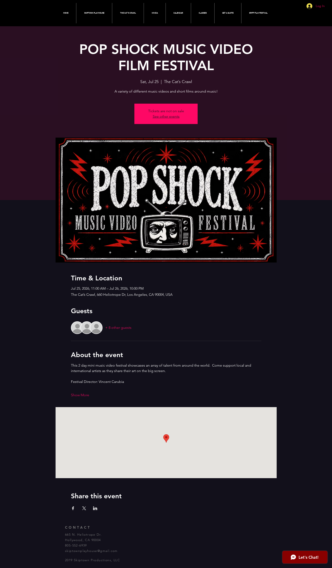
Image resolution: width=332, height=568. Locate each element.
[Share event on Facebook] (73, 508)
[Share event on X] (84, 508)
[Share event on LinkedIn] (95, 508)
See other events (166, 116)
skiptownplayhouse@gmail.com (91, 551)
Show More (80, 395)
